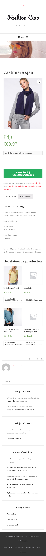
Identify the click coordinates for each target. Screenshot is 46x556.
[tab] (11, 196)
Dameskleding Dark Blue (16, 186)
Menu (21, 37)
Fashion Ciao (23, 17)
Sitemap (23, 552)
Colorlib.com (22, 541)
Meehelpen (30, 547)
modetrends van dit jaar (25, 409)
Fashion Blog (11, 514)
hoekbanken (11, 401)
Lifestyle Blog (12, 519)
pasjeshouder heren (14, 438)
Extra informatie (25, 196)
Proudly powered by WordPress (16, 536)
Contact (38, 547)
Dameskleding (36, 183)
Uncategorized (12, 525)
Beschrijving (11, 196)
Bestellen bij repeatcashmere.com (23, 173)
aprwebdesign (18, 365)
